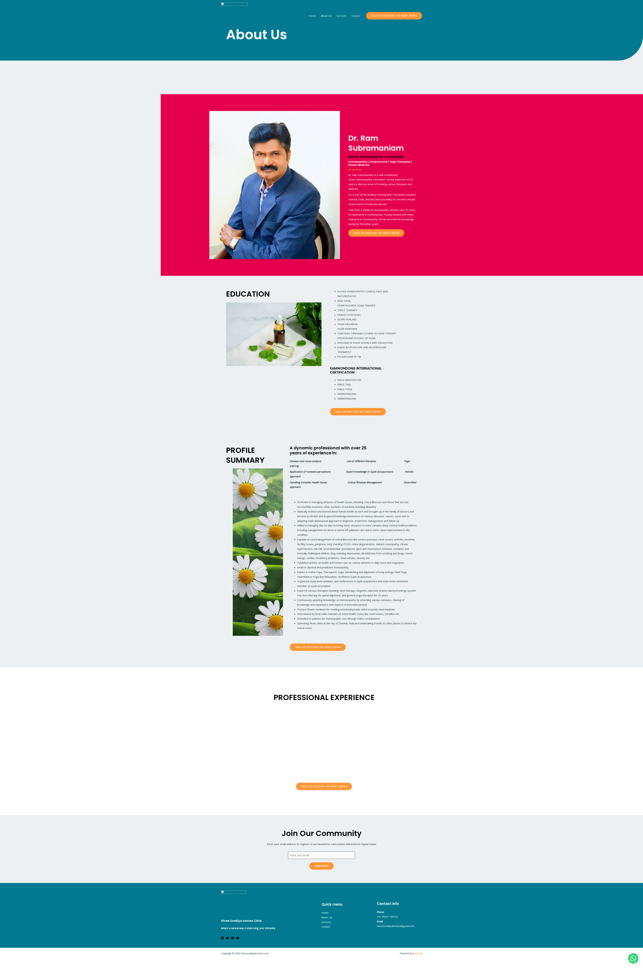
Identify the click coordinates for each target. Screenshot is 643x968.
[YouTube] (237, 938)
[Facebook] (222, 938)
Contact (355, 15)
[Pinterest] (232, 938)
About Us (326, 15)
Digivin (417, 953)
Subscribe (321, 865)
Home (312, 15)
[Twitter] (227, 938)
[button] (376, 233)
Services (341, 15)
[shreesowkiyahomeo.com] (234, 15)
